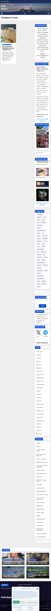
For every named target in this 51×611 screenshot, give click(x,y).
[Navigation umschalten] (24, 13)
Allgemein (38, 446)
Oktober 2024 (39, 417)
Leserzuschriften (40, 502)
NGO (44, 254)
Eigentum (39, 227)
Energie (38, 233)
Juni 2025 (38, 394)
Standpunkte (39, 522)
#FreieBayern (39, 214)
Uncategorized (39, 525)
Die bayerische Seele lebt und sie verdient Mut (8, 48)
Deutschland (39, 225)
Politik (38, 259)
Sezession (39, 265)
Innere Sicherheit (40, 488)
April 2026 (38, 364)
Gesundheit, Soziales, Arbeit (41, 480)
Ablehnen (23, 602)
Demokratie (43, 222)
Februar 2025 (39, 404)
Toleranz (39, 273)
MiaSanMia (43, 251)
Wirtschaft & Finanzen (41, 533)
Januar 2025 (39, 407)
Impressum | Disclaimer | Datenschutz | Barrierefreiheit (21, 607)
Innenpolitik (39, 484)
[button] (37, 588)
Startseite (48, 603)
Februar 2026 (39, 371)
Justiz (43, 243)
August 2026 (39, 351)
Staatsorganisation (40, 519)
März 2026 (39, 368)
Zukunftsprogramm (41, 536)
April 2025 (38, 397)
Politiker (43, 259)
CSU (38, 222)
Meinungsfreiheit (40, 249)
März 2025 (38, 401)
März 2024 (39, 433)
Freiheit (38, 238)
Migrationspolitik (40, 509)
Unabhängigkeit (40, 275)
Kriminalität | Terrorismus (42, 494)
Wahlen (38, 281)
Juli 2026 (38, 355)
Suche (42, 305)
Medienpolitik (39, 505)
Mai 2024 (38, 427)
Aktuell (38, 443)
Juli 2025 (38, 391)
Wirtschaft (44, 283)
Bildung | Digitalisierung (41, 462)
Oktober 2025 (39, 381)
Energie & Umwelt (40, 470)
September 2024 (40, 420)
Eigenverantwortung (41, 230)
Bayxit (38, 219)
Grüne (45, 241)
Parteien (45, 257)
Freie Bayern (44, 235)
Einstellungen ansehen (32, 602)
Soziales (38, 515)
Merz (38, 251)
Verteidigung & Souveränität (39, 529)
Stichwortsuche (40, 297)
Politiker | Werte (40, 512)
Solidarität (39, 267)
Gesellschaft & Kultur (7, 44)
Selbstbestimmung (40, 262)
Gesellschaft (44, 238)
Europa (38, 235)
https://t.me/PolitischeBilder (41, 150)
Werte (38, 283)
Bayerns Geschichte (41, 459)
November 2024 (40, 414)
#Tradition (39, 217)
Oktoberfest (39, 257)
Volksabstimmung (40, 278)
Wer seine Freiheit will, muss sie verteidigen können (11, 576)
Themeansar (3, 606)
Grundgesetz (39, 241)
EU (42, 233)
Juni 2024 (38, 424)
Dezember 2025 (40, 374)
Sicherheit (45, 265)
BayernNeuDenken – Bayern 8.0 (41, 455)
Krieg (38, 246)
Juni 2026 (38, 358)
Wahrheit (44, 281)
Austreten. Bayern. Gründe (40, 450)
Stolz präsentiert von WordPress (7, 605)
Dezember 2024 (40, 410)
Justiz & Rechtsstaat (41, 491)
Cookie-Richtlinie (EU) (46, 608)
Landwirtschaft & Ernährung (40, 498)
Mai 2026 (38, 361)
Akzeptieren (16, 602)
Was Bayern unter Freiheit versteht (37, 575)
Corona (43, 219)
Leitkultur (43, 246)
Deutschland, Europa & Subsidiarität (41, 466)
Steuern (45, 270)
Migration (39, 254)
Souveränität (39, 270)
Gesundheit (39, 476)
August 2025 (39, 387)
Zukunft (38, 286)
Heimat (38, 243)
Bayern (44, 217)
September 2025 (40, 384)
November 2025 (40, 378)
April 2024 (38, 430)
